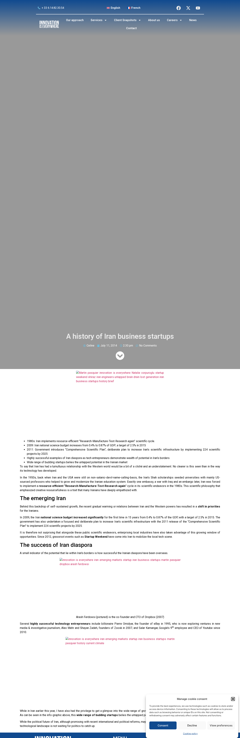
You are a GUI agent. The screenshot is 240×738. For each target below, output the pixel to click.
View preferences (221, 725)
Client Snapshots (125, 20)
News (193, 20)
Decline (192, 725)
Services (96, 20)
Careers (172, 20)
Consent (163, 725)
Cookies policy (190, 733)
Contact (131, 28)
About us (154, 20)
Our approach (75, 20)
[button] (233, 699)
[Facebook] (178, 8)
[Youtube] (197, 8)
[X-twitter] (188, 8)
